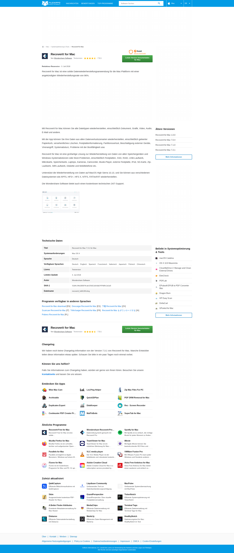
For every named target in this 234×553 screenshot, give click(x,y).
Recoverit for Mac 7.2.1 (165, 150)
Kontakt (53, 537)
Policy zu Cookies (82, 541)
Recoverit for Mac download (54, 306)
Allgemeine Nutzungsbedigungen (56, 541)
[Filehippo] (51, 3)
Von (61, 58)
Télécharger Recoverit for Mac (83, 310)
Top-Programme (105, 3)
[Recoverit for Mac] (45, 56)
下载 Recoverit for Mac (112, 306)
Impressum (125, 541)
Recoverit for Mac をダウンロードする (118, 310)
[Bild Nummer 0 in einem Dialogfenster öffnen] (61, 202)
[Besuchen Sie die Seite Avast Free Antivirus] (137, 52)
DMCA (136, 541)
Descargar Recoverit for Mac (84, 306)
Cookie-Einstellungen (152, 541)
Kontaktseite (48, 374)
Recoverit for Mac (63, 54)
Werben (63, 537)
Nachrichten (72, 3)
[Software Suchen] (159, 3)
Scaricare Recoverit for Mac (54, 310)
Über (44, 537)
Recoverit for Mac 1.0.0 (165, 135)
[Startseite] (43, 47)
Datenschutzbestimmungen (105, 541)
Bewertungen (88, 3)
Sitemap (73, 537)
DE (186, 3)
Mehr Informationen (174, 157)
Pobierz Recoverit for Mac (53, 315)
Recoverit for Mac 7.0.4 (165, 140)
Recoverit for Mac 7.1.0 (165, 145)
